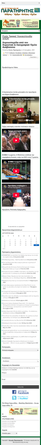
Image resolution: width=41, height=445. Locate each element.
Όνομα (4, 373)
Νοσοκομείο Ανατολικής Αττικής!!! (12, 323)
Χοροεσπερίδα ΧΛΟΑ (17, 54)
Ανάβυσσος (12, 52)
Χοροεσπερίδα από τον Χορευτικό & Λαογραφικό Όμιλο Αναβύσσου (19, 44)
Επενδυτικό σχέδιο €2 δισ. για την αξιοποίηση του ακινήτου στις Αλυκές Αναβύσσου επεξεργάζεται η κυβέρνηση (21, 331)
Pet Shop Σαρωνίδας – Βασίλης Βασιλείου (15, 259)
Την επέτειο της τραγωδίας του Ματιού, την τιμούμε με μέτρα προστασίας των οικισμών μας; (20, 316)
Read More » (33, 57)
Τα (9, 226)
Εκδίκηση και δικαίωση (9, 300)
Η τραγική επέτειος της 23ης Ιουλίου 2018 (14, 320)
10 (4, 241)
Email (3, 379)
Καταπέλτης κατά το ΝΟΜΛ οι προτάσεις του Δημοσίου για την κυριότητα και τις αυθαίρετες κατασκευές (21, 272)
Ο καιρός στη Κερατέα (8, 426)
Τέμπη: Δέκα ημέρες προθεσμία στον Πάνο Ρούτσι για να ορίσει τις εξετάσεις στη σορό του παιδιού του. (19, 286)
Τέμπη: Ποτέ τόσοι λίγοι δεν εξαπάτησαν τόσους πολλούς (19, 326)
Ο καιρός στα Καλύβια (8, 423)
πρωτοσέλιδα (13, 226)
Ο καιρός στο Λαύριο (8, 425)
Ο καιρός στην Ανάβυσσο (9, 421)
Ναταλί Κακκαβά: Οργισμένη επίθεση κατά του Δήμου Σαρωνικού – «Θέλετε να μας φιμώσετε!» (18, 342)
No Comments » (28, 54)
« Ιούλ (3, 248)
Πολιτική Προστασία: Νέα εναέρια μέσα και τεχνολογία (19, 262)
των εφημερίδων (20, 226)
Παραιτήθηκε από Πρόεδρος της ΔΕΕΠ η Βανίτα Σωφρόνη (19, 336)
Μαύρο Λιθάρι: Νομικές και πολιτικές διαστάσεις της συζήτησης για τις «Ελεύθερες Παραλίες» (18, 277)
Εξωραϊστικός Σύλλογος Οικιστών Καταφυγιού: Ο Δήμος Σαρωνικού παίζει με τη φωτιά (19, 267)
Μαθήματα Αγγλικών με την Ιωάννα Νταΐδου (15, 280)
